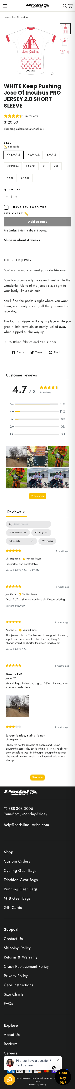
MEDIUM (13, 166)
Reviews (11, 1044)
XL (44, 166)
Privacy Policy (16, 976)
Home (7, 17)
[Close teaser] (54, 1068)
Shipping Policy (17, 948)
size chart (16, 213)
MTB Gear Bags (17, 898)
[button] (37, 404)
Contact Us (13, 939)
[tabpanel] (37, 652)
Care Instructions (18, 985)
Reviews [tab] (16, 512)
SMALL (51, 155)
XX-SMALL (13, 155)
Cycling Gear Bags (20, 870)
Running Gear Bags (21, 889)
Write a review (38, 496)
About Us (12, 1034)
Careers (10, 1053)
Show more (37, 777)
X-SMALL (34, 155)
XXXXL (25, 178)
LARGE (31, 166)
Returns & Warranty (21, 957)
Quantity (12, 189)
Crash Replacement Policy (26, 966)
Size (37, 145)
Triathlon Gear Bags (21, 880)
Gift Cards (13, 907)
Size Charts (13, 994)
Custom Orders (17, 861)
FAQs (8, 1003)
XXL (55, 166)
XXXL (10, 178)
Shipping (9, 129)
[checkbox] (47, 541)
